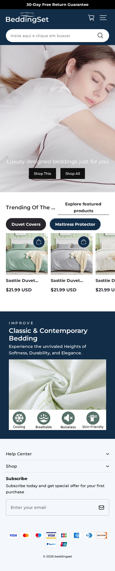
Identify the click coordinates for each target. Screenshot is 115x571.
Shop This (42, 173)
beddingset (63, 556)
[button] (103, 18)
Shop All (72, 173)
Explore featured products (83, 207)
